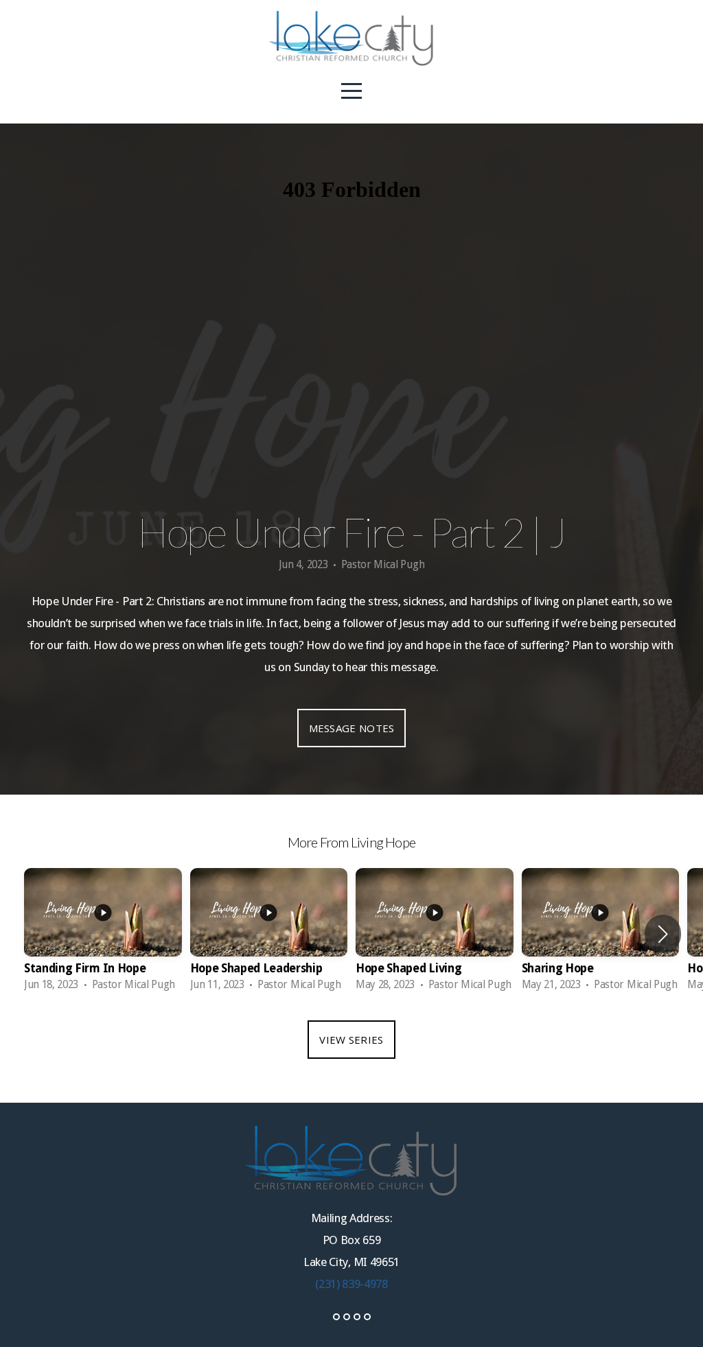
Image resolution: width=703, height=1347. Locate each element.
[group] (103, 934)
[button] (663, 934)
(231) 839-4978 (351, 1284)
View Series (351, 1039)
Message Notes (352, 728)
